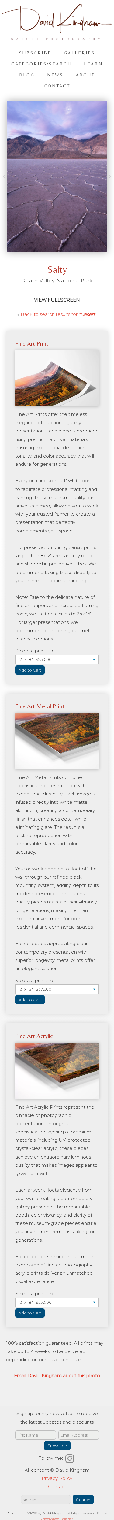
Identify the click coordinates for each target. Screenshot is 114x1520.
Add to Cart (30, 670)
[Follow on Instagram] (70, 1458)
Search (83, 1499)
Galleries (79, 52)
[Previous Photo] (5, 177)
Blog (27, 74)
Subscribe (35, 52)
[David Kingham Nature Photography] (57, 37)
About (85, 74)
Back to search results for (59, 314)
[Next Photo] (109, 177)
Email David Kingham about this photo (57, 1375)
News (55, 74)
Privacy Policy (57, 1478)
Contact (57, 85)
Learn (93, 63)
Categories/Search (41, 63)
